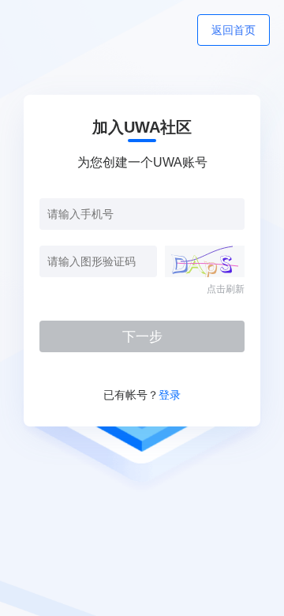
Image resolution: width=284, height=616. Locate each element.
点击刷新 (226, 289)
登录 (170, 395)
